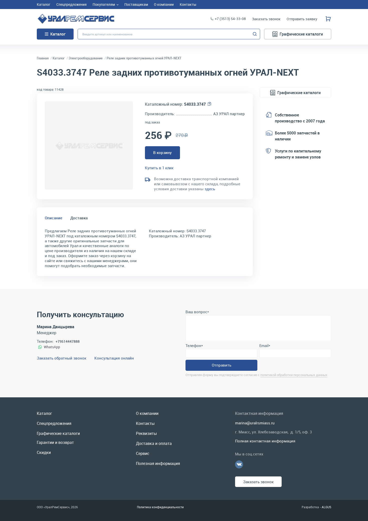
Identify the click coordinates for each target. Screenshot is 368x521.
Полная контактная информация (265, 440)
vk (239, 464)
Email (264, 345)
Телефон (194, 345)
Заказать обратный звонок (61, 358)
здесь (210, 188)
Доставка (79, 217)
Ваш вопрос (197, 311)
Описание (53, 217)
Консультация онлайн (114, 358)
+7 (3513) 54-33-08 (230, 18)
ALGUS (326, 507)
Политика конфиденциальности (160, 507)
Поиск (255, 34)
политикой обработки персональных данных (293, 375)
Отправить (221, 365)
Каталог (58, 34)
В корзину (162, 152)
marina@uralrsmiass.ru (255, 422)
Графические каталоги (301, 34)
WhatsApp (52, 346)
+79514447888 (68, 341)
